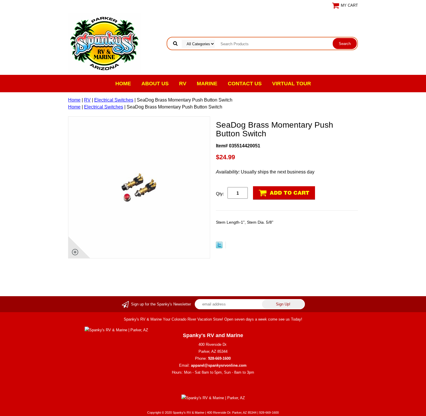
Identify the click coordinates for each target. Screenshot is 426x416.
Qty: (220, 193)
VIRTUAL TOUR (291, 83)
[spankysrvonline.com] (104, 43)
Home (123, 83)
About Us (155, 83)
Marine (207, 83)
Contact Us (245, 83)
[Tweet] (219, 246)
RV (182, 83)
